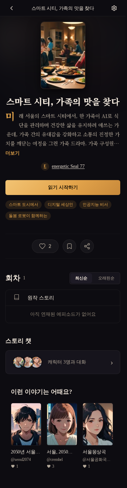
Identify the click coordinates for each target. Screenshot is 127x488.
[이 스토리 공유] (87, 246)
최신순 (81, 277)
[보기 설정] (114, 8)
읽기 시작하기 (63, 187)
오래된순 (106, 277)
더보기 (12, 153)
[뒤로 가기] (11, 8)
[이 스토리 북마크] (69, 246)
